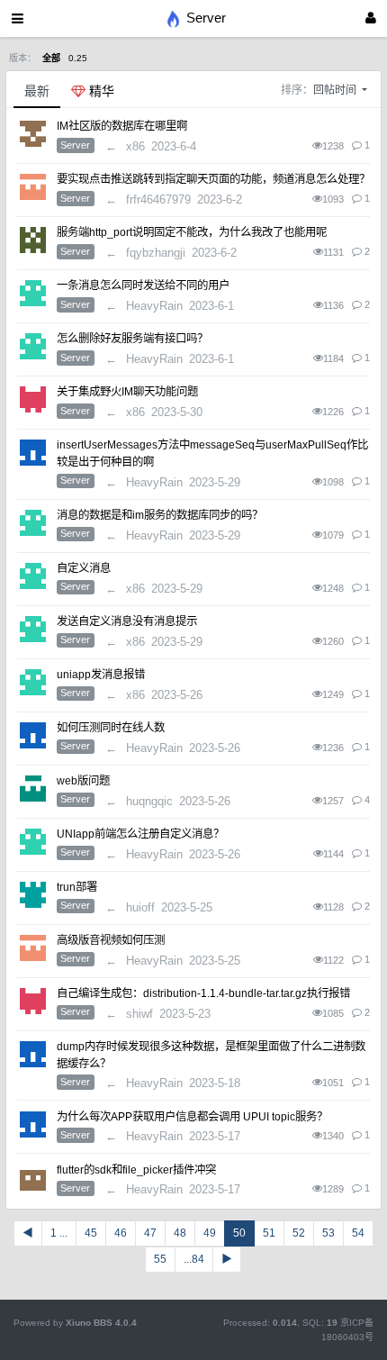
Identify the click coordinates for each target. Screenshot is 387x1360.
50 (239, 1233)
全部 (51, 58)
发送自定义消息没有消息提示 (127, 621)
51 (269, 1233)
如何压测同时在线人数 (111, 727)
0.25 (77, 58)
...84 (194, 1259)
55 (160, 1259)
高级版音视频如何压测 (111, 940)
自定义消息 (84, 568)
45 (91, 1233)
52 (298, 1233)
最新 (37, 91)
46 (120, 1233)
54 (358, 1233)
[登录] (370, 18)
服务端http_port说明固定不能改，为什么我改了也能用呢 (192, 232)
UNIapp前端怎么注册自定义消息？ (140, 834)
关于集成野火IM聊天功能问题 (127, 391)
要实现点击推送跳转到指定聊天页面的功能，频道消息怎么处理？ (213, 179)
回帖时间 (336, 90)
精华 (100, 91)
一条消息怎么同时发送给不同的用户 (143, 285)
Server (75, 145)
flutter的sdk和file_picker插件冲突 (136, 1170)
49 (209, 1233)
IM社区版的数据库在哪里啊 (122, 126)
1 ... (59, 1233)
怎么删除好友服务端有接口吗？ (132, 338)
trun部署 (77, 887)
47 (150, 1233)
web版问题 (83, 781)
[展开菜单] (17, 18)
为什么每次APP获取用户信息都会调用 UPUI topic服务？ (192, 1117)
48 (180, 1233)
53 (328, 1233)
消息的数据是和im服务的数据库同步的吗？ (160, 515)
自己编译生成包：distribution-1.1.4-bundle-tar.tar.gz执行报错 (203, 993)
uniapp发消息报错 (101, 674)
